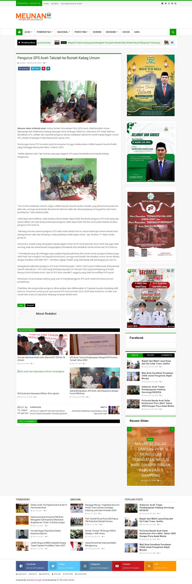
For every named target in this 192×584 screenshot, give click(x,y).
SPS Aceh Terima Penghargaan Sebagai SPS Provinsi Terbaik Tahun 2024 (93, 358)
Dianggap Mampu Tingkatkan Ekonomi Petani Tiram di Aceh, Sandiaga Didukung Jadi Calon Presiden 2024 (102, 508)
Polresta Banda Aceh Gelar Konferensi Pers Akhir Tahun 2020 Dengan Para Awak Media (158, 403)
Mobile (33, 574)
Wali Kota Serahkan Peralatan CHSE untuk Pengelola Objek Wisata (157, 376)
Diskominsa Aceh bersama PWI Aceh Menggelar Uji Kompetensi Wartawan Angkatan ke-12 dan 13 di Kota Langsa (48, 520)
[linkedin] (175, 3)
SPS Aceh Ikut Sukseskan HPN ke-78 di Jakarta (38, 393)
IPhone (57, 574)
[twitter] (165, 3)
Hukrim (97, 32)
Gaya (137, 32)
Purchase (82, 574)
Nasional (62, 32)
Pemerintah (44, 32)
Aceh (27, 32)
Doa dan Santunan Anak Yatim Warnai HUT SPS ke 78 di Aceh (41, 358)
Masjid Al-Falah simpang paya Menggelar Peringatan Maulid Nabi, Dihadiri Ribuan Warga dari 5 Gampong (97, 43)
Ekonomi (111, 32)
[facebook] (162, 3)
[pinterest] (172, 3)
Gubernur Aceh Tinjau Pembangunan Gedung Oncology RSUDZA (153, 389)
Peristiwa (80, 32)
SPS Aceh (30, 305)
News (46, 43)
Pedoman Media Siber (71, 3)
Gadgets (22, 574)
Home (46, 3)
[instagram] (169, 3)
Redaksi (55, 3)
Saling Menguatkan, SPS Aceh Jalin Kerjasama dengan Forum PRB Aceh (94, 392)
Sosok (126, 32)
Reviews (69, 574)
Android (45, 574)
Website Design (34, 580)
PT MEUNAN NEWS (65, 580)
